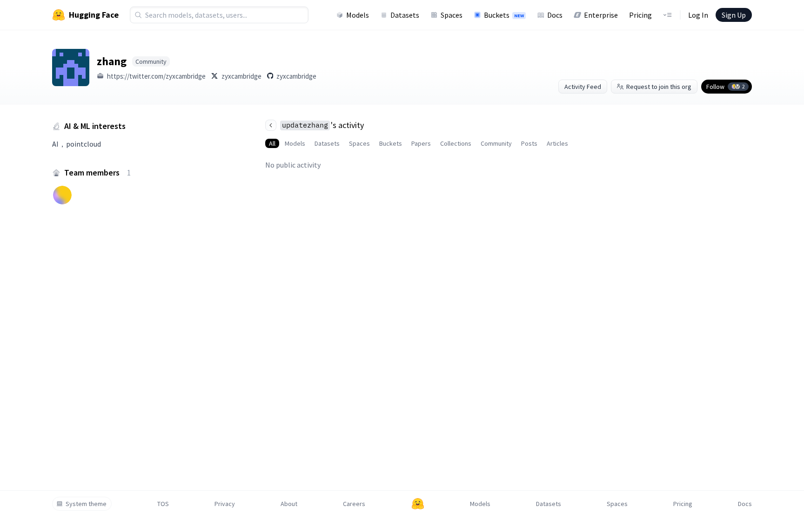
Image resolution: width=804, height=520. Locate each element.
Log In (698, 15)
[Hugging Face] (417, 503)
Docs (555, 15)
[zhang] (70, 67)
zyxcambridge (241, 76)
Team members (97, 172)
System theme (86, 504)
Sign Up (734, 15)
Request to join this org (658, 86)
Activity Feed (582, 86)
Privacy (224, 504)
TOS (163, 504)
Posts (529, 143)
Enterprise (601, 15)
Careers (354, 504)
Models (357, 15)
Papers (421, 143)
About (289, 504)
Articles (557, 143)
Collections (455, 143)
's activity (323, 125)
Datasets (404, 15)
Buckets (504, 15)
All (272, 143)
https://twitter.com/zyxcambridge (156, 76)
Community (496, 143)
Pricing (640, 15)
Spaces (451, 15)
